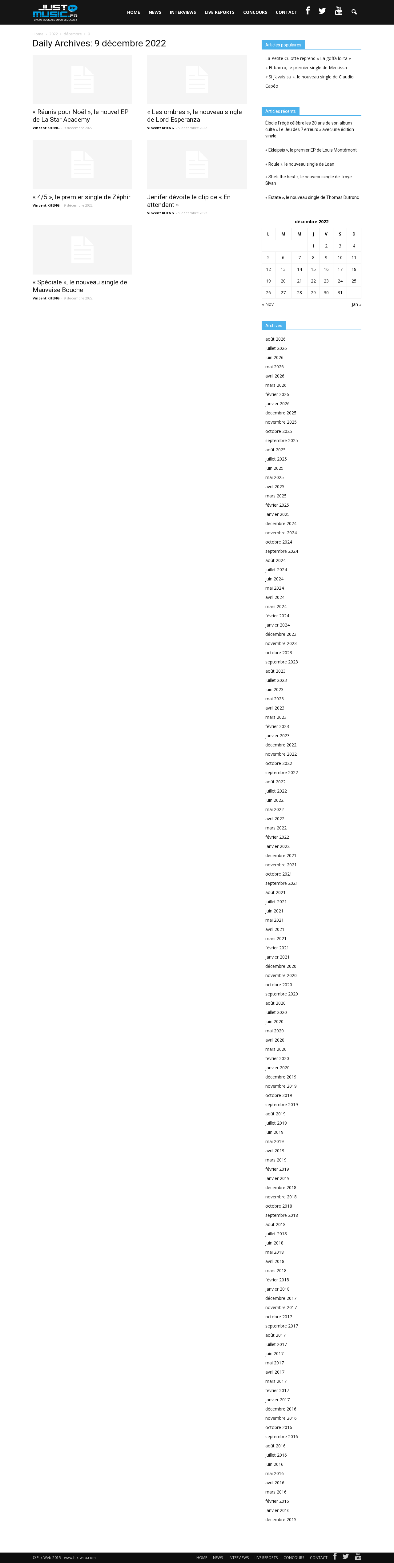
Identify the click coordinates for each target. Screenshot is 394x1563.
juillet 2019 (276, 1123)
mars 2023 (276, 717)
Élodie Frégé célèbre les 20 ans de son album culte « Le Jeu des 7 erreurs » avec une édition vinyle (309, 129)
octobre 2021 (278, 874)
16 (326, 269)
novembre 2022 (281, 754)
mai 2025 (274, 477)
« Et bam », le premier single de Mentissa (306, 67)
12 (268, 269)
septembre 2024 (281, 551)
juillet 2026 (276, 348)
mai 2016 (274, 1473)
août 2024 (275, 560)
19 (268, 281)
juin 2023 (274, 689)
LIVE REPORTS (220, 12)
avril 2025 (274, 486)
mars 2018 (276, 1270)
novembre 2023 (281, 643)
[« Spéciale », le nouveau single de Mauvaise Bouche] (82, 250)
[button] (354, 12)
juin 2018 (274, 1243)
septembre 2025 (281, 440)
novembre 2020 (281, 975)
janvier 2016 (277, 1510)
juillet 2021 (276, 901)
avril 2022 (274, 818)
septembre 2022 (281, 772)
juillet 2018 (276, 1234)
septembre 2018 (281, 1215)
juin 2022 (274, 800)
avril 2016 (274, 1483)
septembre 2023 (281, 662)
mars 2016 (276, 1492)
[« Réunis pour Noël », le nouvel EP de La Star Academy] (82, 79)
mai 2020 (274, 1031)
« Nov (268, 304)
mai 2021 (274, 920)
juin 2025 (274, 468)
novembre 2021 (281, 865)
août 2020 (275, 1003)
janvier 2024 (277, 625)
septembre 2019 (281, 1104)
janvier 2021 (277, 957)
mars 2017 (276, 1381)
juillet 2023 (276, 680)
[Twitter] (345, 1558)
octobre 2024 (278, 542)
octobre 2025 (278, 431)
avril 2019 (274, 1150)
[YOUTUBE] (339, 12)
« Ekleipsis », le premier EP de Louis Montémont (311, 150)
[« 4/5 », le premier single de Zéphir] (82, 164)
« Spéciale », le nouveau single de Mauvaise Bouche (80, 286)
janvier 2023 (277, 735)
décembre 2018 (280, 1187)
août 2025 (275, 450)
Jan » (356, 304)
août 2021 (275, 892)
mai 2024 (274, 588)
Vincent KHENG (46, 127)
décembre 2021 (280, 855)
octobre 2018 (278, 1206)
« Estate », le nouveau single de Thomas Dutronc (312, 197)
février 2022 (277, 837)
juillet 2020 (276, 1012)
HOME (133, 12)
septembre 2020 (281, 994)
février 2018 (277, 1280)
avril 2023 (274, 708)
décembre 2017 (280, 1298)
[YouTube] (358, 1558)
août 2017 (275, 1335)
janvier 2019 (277, 1178)
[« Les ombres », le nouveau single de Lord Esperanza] (197, 79)
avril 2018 (274, 1261)
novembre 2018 (281, 1197)
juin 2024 (274, 579)
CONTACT (286, 12)
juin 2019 (274, 1132)
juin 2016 (274, 1464)
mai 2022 (274, 809)
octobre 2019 (278, 1095)
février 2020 (277, 1058)
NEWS (155, 12)
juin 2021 (274, 911)
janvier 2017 (277, 1400)
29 (313, 292)
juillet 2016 (276, 1455)
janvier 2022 (277, 846)
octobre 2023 (278, 652)
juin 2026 (274, 357)
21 (299, 281)
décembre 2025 (280, 413)
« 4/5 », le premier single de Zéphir (82, 197)
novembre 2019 (281, 1086)
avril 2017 (274, 1372)
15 (313, 269)
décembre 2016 (280, 1409)
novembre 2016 (281, 1418)
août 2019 (275, 1114)
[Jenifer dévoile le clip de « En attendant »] (197, 164)
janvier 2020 (277, 1067)
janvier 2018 (277, 1289)
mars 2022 (276, 828)
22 (313, 281)
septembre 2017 (281, 1326)
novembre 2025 (281, 422)
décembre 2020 (280, 966)
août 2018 (275, 1224)
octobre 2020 (278, 984)
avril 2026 (274, 376)
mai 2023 (274, 699)
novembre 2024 (281, 533)
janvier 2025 (277, 514)
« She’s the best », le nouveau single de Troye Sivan (308, 180)
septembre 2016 (281, 1436)
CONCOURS (255, 12)
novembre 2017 (281, 1307)
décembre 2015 (280, 1519)
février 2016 (277, 1501)
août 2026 (275, 339)
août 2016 (275, 1446)
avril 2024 (274, 597)
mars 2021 (276, 938)
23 (326, 281)
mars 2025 (276, 496)
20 (283, 281)
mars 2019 (276, 1160)
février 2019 (277, 1169)
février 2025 (277, 505)
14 (299, 269)
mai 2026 (274, 367)
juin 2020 (274, 1021)
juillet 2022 (276, 791)
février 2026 (277, 394)
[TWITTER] (322, 12)
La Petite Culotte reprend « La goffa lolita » (308, 58)
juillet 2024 (276, 569)
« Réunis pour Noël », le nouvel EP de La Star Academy (81, 115)
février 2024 (277, 616)
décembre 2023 (280, 634)
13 (283, 269)
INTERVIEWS (183, 12)
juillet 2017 (276, 1344)
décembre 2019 (280, 1077)
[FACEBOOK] (308, 12)
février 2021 (277, 948)
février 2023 (277, 726)
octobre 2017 (278, 1317)
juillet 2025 (276, 459)
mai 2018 (274, 1252)
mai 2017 (274, 1363)
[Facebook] (334, 1558)
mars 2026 (276, 385)
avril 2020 (274, 1040)
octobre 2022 (278, 763)
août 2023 (275, 671)
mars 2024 (276, 606)
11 (354, 257)
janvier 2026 (277, 403)
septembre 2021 (281, 883)
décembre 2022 (280, 745)
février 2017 (277, 1390)
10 (340, 257)
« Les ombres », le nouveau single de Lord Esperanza (194, 115)
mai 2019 (274, 1141)
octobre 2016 (278, 1427)
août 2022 (275, 782)
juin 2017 (274, 1353)
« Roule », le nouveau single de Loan (299, 164)
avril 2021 (274, 929)
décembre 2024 (280, 523)
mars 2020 (276, 1049)
